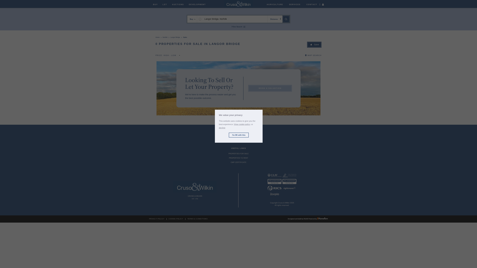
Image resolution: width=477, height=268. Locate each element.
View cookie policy (242, 124)
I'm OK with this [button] (238, 135)
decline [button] (222, 128)
